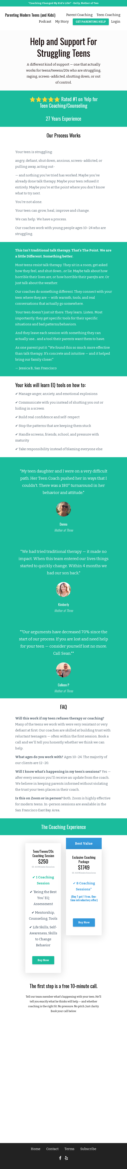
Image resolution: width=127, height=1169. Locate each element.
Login (115, 21)
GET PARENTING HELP (91, 21)
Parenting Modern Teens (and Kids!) (30, 15)
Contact (52, 1149)
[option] (63, 497)
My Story (62, 21)
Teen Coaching (108, 15)
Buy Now (43, 960)
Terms (69, 1149)
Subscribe (88, 1149)
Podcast (45, 21)
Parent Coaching (79, 15)
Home (35, 1149)
